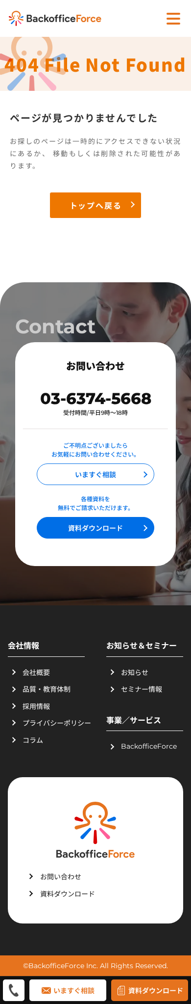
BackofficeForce (149, 746)
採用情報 (36, 706)
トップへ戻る (96, 205)
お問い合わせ (60, 876)
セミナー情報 (141, 689)
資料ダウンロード (95, 528)
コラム (33, 740)
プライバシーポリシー (57, 723)
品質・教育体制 (47, 689)
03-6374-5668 (95, 398)
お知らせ (134, 672)
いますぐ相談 (95, 474)
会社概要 (36, 672)
